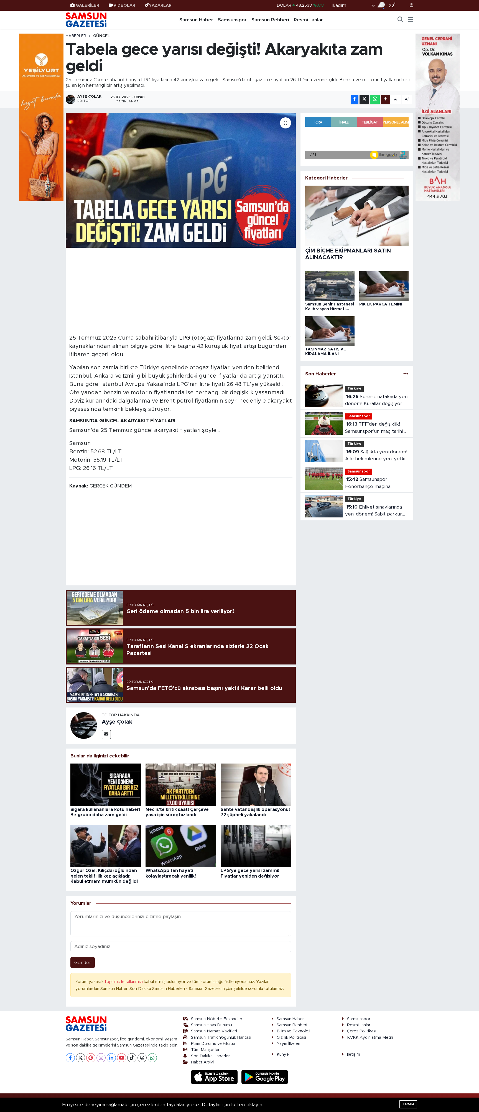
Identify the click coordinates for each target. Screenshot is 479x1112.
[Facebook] (70, 1057)
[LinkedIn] (111, 1057)
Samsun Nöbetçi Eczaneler (216, 1019)
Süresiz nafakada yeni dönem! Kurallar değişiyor (376, 400)
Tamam (408, 1104)
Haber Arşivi (202, 1062)
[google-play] (264, 1077)
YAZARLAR (160, 5)
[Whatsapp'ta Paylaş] (375, 99)
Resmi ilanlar (358, 1025)
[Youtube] (121, 1057)
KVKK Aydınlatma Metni (370, 1037)
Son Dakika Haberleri (211, 1056)
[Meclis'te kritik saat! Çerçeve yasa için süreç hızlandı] (181, 784)
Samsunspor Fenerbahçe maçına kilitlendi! (368, 483)
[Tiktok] (131, 1057)
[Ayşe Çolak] (83, 725)
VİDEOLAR (124, 5)
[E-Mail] (106, 734)
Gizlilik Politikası (291, 1037)
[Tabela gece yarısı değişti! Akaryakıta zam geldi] (181, 180)
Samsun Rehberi (270, 19)
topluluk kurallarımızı (124, 982)
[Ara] (400, 20)
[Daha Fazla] (385, 99)
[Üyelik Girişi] (409, 5)
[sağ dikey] (438, 117)
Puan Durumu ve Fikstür (213, 1044)
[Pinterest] (90, 1057)
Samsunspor (232, 19)
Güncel (101, 36)
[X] (80, 1057)
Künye (283, 1054)
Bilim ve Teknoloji (293, 1031)
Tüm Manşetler (205, 1050)
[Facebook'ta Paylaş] (354, 99)
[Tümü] (406, 373)
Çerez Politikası (361, 1031)
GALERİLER (87, 5)
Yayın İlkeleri (288, 1044)
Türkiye (354, 388)
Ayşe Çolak (117, 722)
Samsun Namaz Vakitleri (214, 1031)
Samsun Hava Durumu (211, 1025)
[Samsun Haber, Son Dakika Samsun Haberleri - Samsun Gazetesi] (86, 19)
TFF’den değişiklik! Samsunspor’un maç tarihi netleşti (374, 428)
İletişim (353, 1054)
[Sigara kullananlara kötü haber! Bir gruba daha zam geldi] (105, 784)
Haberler (76, 36)
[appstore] (215, 1077)
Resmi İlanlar (308, 19)
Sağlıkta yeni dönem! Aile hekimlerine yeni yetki (376, 455)
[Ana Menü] (410, 20)
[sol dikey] (41, 117)
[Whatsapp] (152, 1057)
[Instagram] (101, 1057)
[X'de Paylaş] (364, 99)
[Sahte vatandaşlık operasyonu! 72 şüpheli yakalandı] (256, 784)
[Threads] (142, 1057)
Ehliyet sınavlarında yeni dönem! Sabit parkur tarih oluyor (373, 511)
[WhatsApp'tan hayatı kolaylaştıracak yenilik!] (181, 845)
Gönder (82, 962)
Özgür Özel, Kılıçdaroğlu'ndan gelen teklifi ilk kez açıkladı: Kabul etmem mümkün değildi (104, 875)
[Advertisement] (180, 290)
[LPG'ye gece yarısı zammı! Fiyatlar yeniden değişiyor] (256, 845)
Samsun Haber (196, 19)
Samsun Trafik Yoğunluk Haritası (221, 1037)
